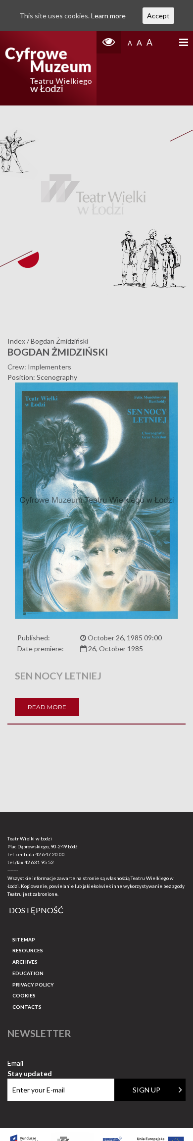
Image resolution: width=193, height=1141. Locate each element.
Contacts (27, 1007)
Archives (25, 962)
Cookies (24, 995)
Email (29, 1063)
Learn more (108, 15)
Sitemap (23, 939)
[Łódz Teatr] (48, 68)
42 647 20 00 (50, 854)
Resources (27, 950)
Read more (47, 707)
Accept (158, 15)
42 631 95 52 (39, 862)
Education (28, 973)
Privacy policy (33, 984)
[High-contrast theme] (108, 42)
